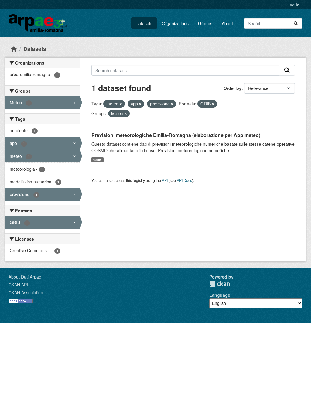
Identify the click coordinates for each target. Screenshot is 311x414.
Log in (293, 5)
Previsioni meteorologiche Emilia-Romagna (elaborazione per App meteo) (175, 135)
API (165, 180)
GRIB (97, 159)
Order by (232, 88)
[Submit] (296, 23)
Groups (205, 23)
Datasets (143, 23)
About (227, 23)
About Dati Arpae (25, 277)
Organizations (175, 23)
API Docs (184, 180)
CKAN (219, 284)
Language (219, 295)
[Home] (14, 48)
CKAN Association (26, 292)
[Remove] (121, 104)
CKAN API (18, 285)
